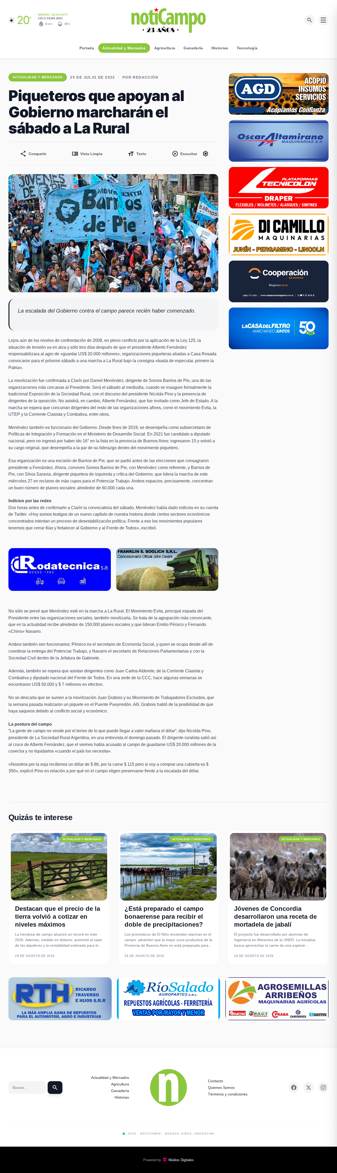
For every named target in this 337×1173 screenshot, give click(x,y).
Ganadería (193, 48)
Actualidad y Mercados (124, 48)
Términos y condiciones (227, 1094)
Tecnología (247, 48)
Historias (219, 48)
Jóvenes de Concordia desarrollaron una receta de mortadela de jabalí (275, 916)
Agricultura (164, 48)
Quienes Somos (221, 1087)
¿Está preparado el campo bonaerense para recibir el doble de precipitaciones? (164, 916)
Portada (87, 48)
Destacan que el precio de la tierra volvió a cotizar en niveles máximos (57, 916)
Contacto (215, 1081)
